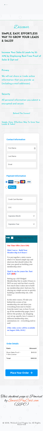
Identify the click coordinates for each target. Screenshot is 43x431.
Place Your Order (19, 372)
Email (10, 164)
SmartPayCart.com (23, 400)
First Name (12, 148)
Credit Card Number (15, 199)
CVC (10, 208)
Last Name (12, 156)
